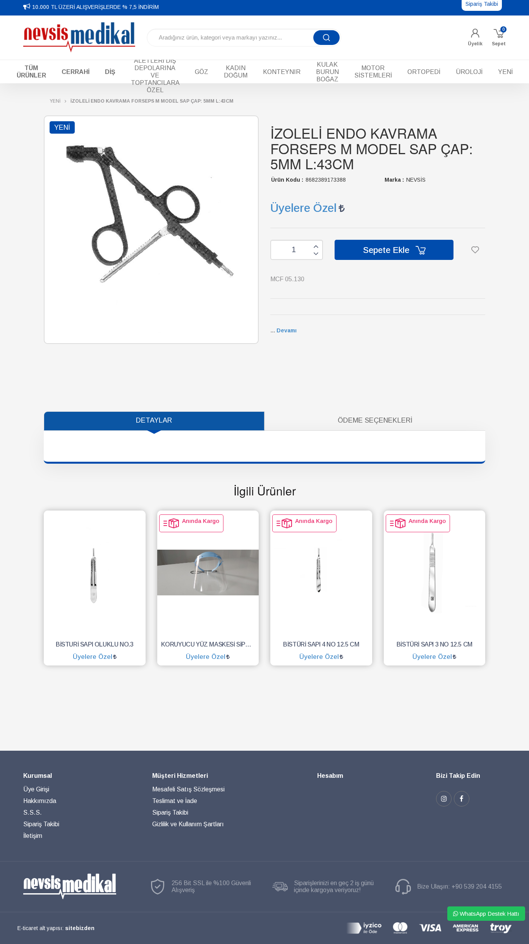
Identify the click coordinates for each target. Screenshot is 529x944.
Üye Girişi (36, 789)
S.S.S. (32, 812)
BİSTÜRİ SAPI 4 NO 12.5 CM (321, 644)
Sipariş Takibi (41, 824)
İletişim (32, 835)
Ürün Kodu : (287, 180)
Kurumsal (37, 775)
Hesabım (330, 775)
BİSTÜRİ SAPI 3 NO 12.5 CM (434, 644)
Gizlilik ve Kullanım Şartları (188, 824)
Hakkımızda (39, 801)
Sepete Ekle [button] (387, 250)
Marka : (394, 180)
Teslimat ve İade (174, 801)
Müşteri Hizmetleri (180, 775)
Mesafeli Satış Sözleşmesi (188, 789)
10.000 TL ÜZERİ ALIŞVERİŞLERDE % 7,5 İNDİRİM (95, 7)
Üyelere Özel (303, 207)
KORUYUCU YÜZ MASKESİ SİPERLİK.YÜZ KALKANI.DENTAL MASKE (210, 644)
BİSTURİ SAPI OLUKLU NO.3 (94, 644)
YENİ (55, 101)
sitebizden (79, 928)
